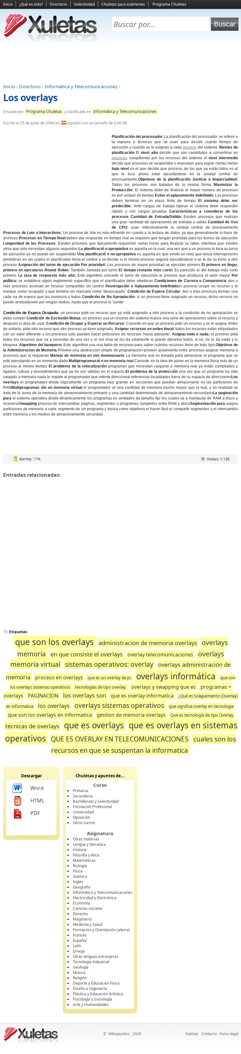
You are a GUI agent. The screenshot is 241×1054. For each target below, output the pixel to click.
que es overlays (94, 725)
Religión (80, 978)
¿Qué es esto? (31, 4)
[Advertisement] (120, 63)
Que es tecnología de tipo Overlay (201, 715)
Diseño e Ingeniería (90, 988)
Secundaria (83, 796)
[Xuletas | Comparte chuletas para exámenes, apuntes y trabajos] (50, 40)
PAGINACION (43, 695)
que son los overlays (54, 642)
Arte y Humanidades (91, 1004)
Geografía (81, 887)
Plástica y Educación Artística (98, 994)
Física (78, 871)
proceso (189, 147)
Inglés (78, 881)
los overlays (54, 705)
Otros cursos (84, 822)
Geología (80, 967)
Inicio (8, 4)
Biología (80, 865)
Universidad (83, 812)
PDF (35, 813)
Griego (79, 951)
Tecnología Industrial (91, 961)
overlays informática (176, 676)
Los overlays (30, 97)
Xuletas (191, 1033)
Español (80, 940)
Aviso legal (229, 1033)
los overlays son (84, 695)
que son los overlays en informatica (50, 714)
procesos (119, 158)
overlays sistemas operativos (119, 705)
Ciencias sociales (88, 908)
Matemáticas (84, 860)
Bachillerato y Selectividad (96, 801)
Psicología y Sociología (92, 999)
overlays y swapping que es (163, 686)
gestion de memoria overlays (131, 714)
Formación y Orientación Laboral (101, 929)
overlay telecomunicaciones (160, 654)
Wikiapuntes (119, 1033)
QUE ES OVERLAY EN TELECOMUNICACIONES (120, 738)
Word (37, 788)
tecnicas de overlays (32, 726)
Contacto (209, 1033)
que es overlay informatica (142, 695)
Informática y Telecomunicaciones (81, 87)
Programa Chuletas (169, 4)
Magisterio (82, 919)
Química (80, 876)
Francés (80, 935)
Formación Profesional (92, 806)
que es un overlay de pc (109, 678)
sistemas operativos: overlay (109, 664)
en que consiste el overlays (87, 654)
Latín (77, 945)
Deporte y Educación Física (96, 983)
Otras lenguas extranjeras (95, 956)
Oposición (81, 817)
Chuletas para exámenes (123, 4)
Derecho (80, 913)
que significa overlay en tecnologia (201, 706)
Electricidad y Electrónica (94, 897)
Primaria (80, 790)
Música (79, 972)
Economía (81, 903)
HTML (37, 800)
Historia (80, 849)
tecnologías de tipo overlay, (100, 687)
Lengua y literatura (89, 844)
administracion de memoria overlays (148, 643)
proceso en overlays (59, 677)
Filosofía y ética (86, 855)
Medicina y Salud (87, 924)
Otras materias (86, 839)
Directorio (58, 4)
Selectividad (84, 4)
